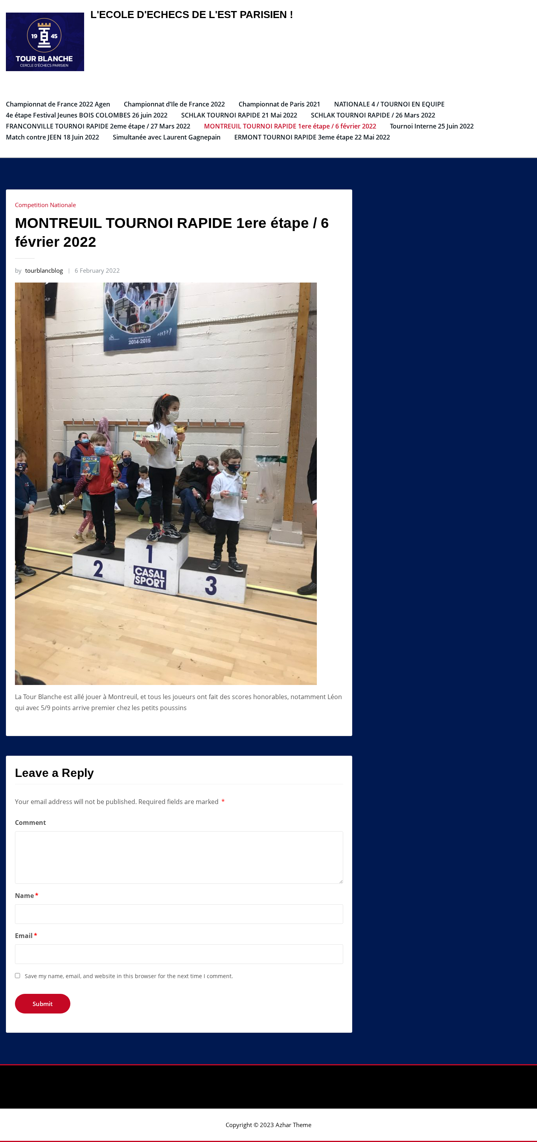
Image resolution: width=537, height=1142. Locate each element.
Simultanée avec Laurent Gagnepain (167, 137)
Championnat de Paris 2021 (279, 104)
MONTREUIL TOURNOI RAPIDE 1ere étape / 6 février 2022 (290, 126)
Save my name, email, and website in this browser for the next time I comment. (129, 976)
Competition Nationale (45, 205)
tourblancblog (39, 270)
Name (27, 895)
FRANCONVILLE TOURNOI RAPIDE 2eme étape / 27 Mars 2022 (98, 126)
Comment (30, 822)
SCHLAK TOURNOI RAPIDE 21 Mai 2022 (239, 115)
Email (26, 935)
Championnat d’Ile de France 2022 (174, 104)
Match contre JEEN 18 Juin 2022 (52, 137)
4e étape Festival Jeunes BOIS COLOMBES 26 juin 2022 (86, 115)
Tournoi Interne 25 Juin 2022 (432, 126)
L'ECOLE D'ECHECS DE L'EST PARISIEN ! (191, 14)
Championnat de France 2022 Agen (58, 104)
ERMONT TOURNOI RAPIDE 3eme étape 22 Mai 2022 (312, 137)
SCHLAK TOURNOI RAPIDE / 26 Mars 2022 (373, 115)
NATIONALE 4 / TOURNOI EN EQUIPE (389, 104)
